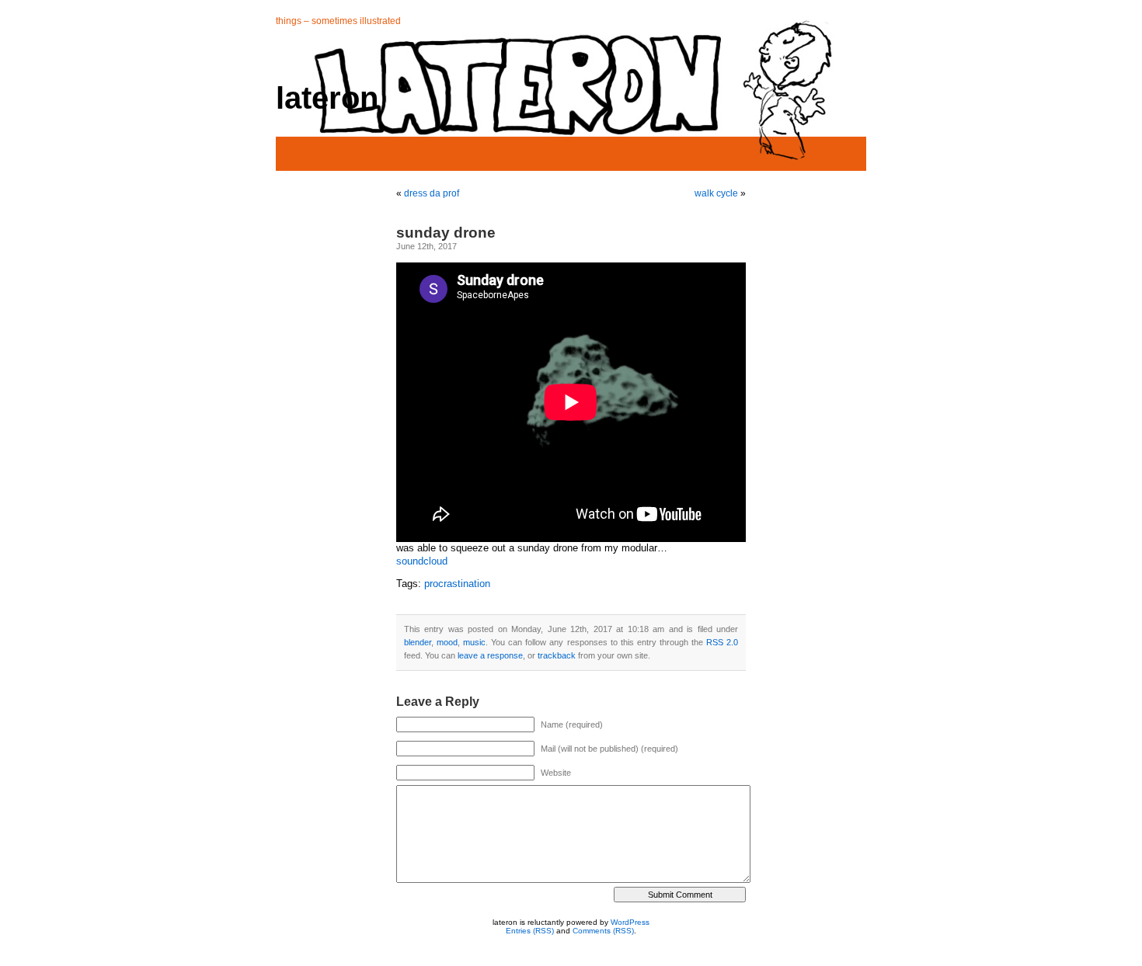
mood (447, 642)
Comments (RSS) (603, 930)
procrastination (457, 584)
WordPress (630, 922)
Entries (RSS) (530, 930)
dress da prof (431, 193)
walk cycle (716, 193)
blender (417, 642)
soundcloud (421, 561)
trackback (557, 655)
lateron (327, 98)
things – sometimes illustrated (338, 21)
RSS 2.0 (722, 642)
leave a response (490, 655)
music (474, 642)
